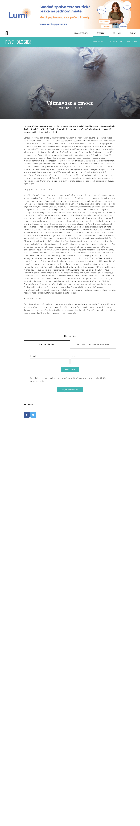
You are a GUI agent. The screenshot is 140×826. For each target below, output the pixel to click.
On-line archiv (115, 42)
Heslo (73, 356)
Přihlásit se (132, 42)
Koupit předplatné (70, 390)
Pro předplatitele (47, 344)
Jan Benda (63, 108)
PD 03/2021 (76, 108)
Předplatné (98, 42)
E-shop (133, 33)
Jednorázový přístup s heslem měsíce (93, 344)
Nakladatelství (81, 33)
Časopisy (101, 33)
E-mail (33, 356)
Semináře (117, 33)
